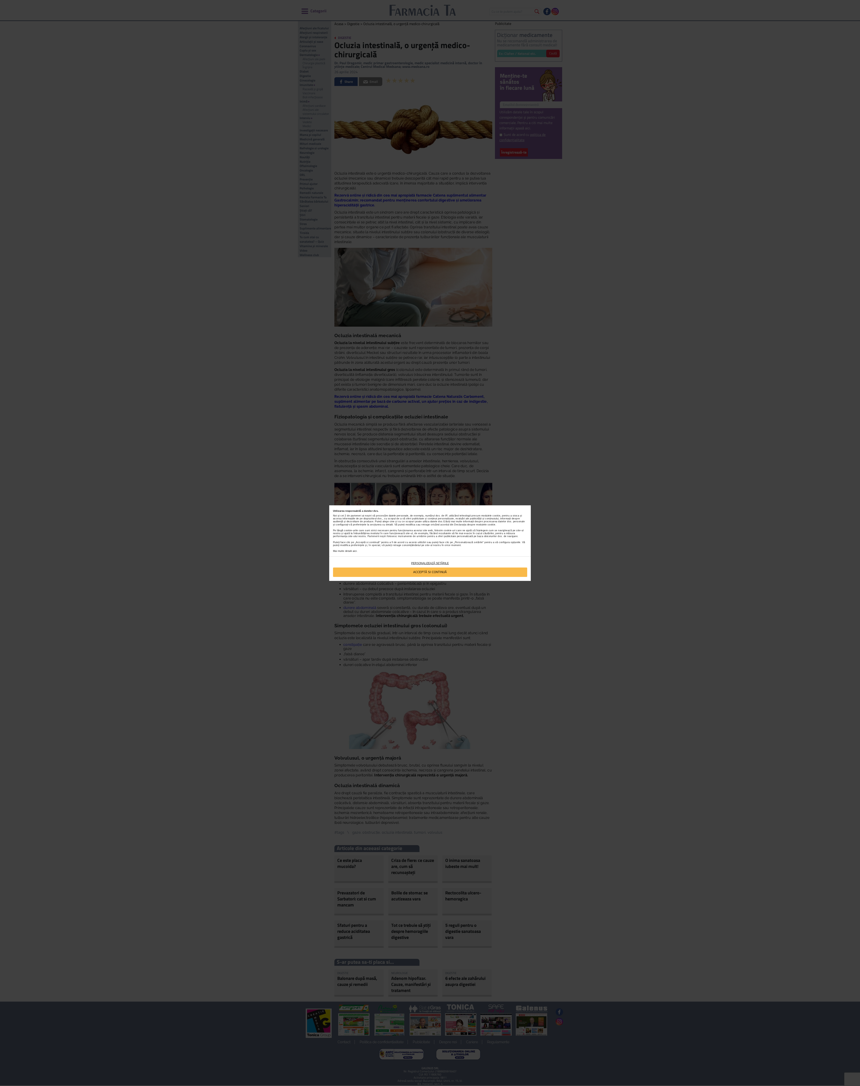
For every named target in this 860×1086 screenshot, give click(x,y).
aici (355, 551)
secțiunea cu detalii (381, 524)
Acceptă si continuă (430, 572)
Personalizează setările (430, 563)
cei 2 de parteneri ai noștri (356, 515)
